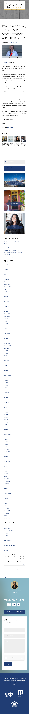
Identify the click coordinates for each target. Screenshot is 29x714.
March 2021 (6, 419)
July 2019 (6, 469)
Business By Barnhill (18, 682)
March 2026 (6, 276)
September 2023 (7, 345)
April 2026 (6, 274)
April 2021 (6, 417)
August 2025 (6, 289)
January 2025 (6, 306)
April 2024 (6, 328)
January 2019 (6, 483)
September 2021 (7, 404)
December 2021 (7, 397)
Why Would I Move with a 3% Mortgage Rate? (11, 145)
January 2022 (6, 395)
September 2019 (7, 464)
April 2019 (6, 476)
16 (23, 564)
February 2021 (7, 422)
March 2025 (6, 301)
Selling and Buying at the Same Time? (11, 250)
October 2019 (7, 461)
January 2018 (6, 513)
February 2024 (7, 333)
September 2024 (7, 316)
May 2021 (6, 414)
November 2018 (7, 488)
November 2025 (7, 281)
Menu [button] (15, 17)
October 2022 (7, 372)
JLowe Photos (13, 680)
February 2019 (7, 481)
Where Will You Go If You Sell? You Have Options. (5, 145)
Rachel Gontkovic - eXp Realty (14, 7)
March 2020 (6, 449)
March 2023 (6, 360)
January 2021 (6, 424)
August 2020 (6, 436)
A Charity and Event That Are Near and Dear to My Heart (17, 145)
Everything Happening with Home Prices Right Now (14, 257)
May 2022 (6, 385)
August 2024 (6, 318)
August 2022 (6, 377)
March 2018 (6, 508)
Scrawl (14, 684)
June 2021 (6, 412)
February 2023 (7, 363)
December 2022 (7, 368)
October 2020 (7, 432)
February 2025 (7, 304)
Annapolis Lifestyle (8, 525)
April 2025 (6, 299)
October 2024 (7, 313)
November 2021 (7, 400)
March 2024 (6, 331)
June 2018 (6, 500)
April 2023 (6, 358)
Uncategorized (7, 550)
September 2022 (7, 375)
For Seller (6, 535)
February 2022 (7, 392)
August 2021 (6, 407)
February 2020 (7, 451)
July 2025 (6, 291)
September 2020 (7, 434)
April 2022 (6, 387)
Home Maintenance (8, 543)
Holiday (5, 538)
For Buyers (6, 533)
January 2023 (6, 365)
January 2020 (6, 454)
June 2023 (6, 353)
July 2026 (6, 267)
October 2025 (7, 284)
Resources (6, 547)
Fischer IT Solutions (11, 682)
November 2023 (7, 340)
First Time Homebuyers (8, 530)
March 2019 (6, 478)
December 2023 (7, 338)
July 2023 (6, 350)
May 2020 (6, 444)
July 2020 (6, 439)
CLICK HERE (5, 62)
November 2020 (7, 429)
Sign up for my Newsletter (10, 168)
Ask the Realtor (10, 127)
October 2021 (7, 402)
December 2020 (7, 427)
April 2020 (6, 446)
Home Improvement (8, 540)
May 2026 (6, 272)
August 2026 (6, 264)
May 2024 (6, 326)
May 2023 (6, 355)
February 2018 (7, 510)
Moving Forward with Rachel (9, 545)
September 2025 (7, 286)
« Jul (5, 577)
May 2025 (6, 296)
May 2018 (6, 503)
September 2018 (7, 493)
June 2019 (6, 471)
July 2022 (6, 380)
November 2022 (7, 370)
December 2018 (7, 486)
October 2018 (7, 491)
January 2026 (6, 279)
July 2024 (6, 321)
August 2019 (6, 466)
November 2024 (7, 311)
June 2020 (6, 441)
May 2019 (6, 473)
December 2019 (7, 456)
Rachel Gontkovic (14, 591)
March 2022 (6, 390)
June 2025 (6, 294)
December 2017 (7, 515)
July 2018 (6, 498)
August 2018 (6, 496)
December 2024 (7, 308)
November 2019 (7, 459)
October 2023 (7, 343)
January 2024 (6, 336)
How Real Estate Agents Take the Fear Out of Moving (24, 145)
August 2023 (6, 348)
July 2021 (6, 409)
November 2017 (7, 518)
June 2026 (6, 269)
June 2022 (6, 382)
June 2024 (6, 323)
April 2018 (6, 505)
